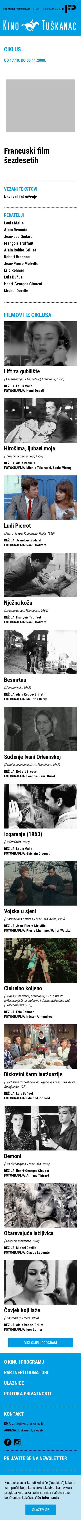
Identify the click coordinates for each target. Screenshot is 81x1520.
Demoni (12, 1156)
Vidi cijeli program (40, 1343)
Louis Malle (14, 223)
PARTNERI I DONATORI (26, 1372)
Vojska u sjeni (20, 911)
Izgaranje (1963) (23, 834)
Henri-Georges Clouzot (23, 283)
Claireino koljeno (23, 988)
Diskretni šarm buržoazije (33, 1074)
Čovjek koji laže (22, 1310)
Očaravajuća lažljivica (29, 1233)
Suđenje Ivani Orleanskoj (32, 756)
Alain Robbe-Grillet (20, 250)
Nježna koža (18, 602)
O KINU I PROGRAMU (24, 1362)
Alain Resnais (15, 229)
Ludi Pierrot (17, 525)
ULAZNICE (14, 1383)
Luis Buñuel (14, 277)
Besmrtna (15, 679)
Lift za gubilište (22, 371)
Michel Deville (16, 290)
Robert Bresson (17, 256)
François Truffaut (18, 243)
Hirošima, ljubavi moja (29, 448)
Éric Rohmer (14, 270)
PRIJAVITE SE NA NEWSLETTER (35, 1458)
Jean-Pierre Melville (21, 263)
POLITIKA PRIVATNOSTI (27, 1394)
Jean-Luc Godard (18, 236)
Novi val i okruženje (20, 196)
